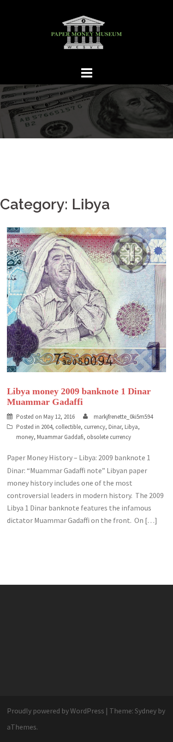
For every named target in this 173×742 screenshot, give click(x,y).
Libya (131, 427)
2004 (46, 427)
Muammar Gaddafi (60, 437)
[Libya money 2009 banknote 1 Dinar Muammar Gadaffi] (86, 298)
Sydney (145, 710)
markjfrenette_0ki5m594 (123, 417)
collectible (68, 427)
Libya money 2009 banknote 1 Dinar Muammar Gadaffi (79, 396)
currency (94, 427)
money (25, 437)
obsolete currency (109, 437)
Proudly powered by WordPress (55, 710)
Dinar (114, 427)
